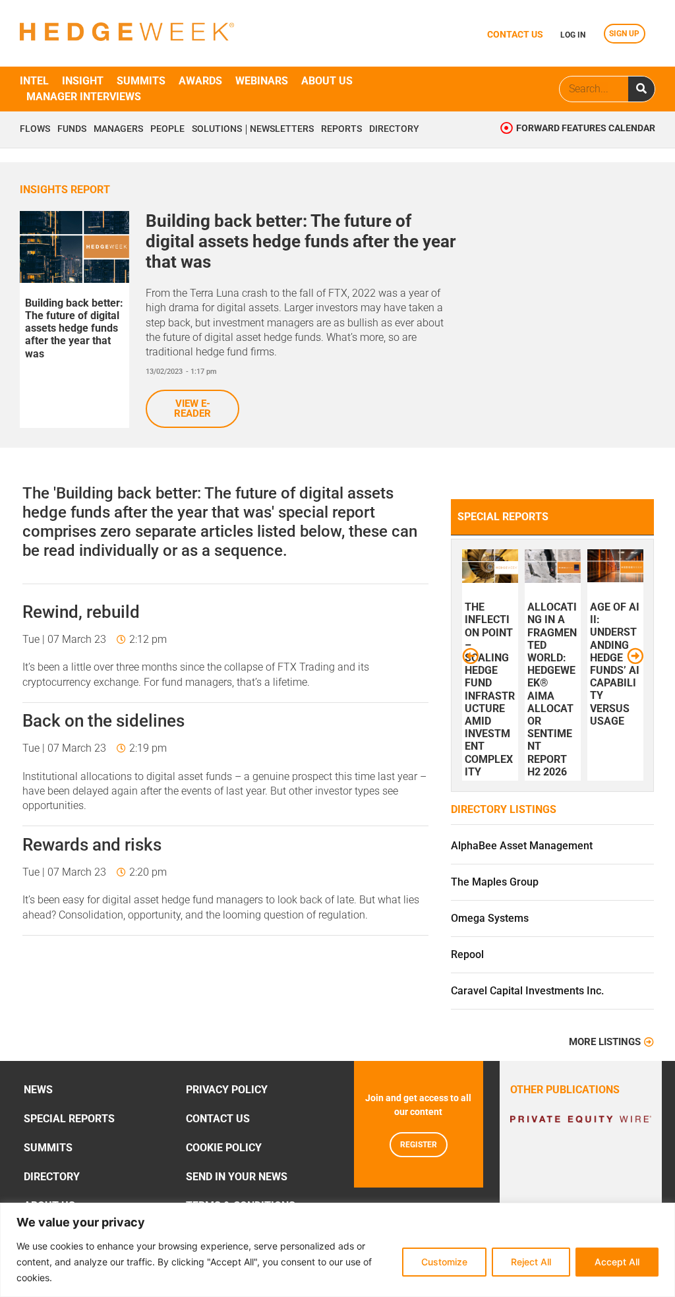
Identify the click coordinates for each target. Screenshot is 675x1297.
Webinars (261, 81)
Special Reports (69, 1118)
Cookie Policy (224, 1147)
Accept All (617, 1261)
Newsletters (282, 129)
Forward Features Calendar (585, 128)
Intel (34, 81)
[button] (470, 655)
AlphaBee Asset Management (522, 845)
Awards (200, 81)
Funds (71, 129)
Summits (141, 81)
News (38, 1089)
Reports (341, 129)
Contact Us (218, 1118)
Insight (82, 81)
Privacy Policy (227, 1089)
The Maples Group (495, 882)
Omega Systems (490, 918)
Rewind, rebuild (81, 612)
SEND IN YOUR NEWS (236, 1176)
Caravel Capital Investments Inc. (527, 990)
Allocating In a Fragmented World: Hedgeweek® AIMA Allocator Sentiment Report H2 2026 (552, 689)
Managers (118, 129)
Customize (444, 1261)
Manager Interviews (83, 96)
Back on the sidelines (103, 721)
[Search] (641, 89)
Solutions (217, 129)
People (167, 129)
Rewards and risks (91, 845)
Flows (35, 129)
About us (327, 81)
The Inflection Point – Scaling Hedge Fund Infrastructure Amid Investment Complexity (490, 689)
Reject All (531, 1261)
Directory (394, 129)
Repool (467, 954)
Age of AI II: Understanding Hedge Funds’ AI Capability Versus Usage (614, 664)
